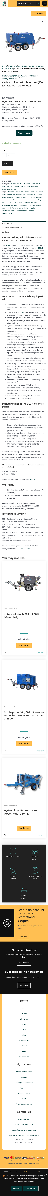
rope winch (22, 211)
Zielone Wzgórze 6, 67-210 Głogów (24, 1135)
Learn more (31, 1188)
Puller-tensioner (18, 208)
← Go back (38, 13)
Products (12, 66)
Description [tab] (7, 223)
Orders (24, 1077)
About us (24, 1019)
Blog (24, 1035)
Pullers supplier (30, 208)
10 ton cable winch (13, 192)
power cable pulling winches (24, 205)
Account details (24, 1093)
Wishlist (24, 1046)
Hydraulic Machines (28, 77)
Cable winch (33, 75)
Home (4, 66)
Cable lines (11, 194)
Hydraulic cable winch (21, 200)
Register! (23, 937)
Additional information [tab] (12, 228)
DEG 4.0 (21, 312)
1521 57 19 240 (27, 1124)
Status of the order (24, 1072)
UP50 (8, 245)
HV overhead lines (27, 197)
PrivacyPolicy (13, 877)
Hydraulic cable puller (10, 77)
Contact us (24, 1040)
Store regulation (13, 857)
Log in (24, 1099)
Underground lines (9, 78)
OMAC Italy (18, 202)
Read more (24, 828)
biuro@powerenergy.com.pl (24, 1130)
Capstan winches (13, 197)
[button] (42, 22)
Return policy (35, 858)
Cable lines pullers (26, 66)
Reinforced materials (10, 211)
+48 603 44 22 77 (24, 1119)
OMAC (40, 248)
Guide (24, 1024)
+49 (17, 1124)
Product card (24, 133)
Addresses (24, 1088)
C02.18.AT (32, 479)
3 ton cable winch (27, 192)
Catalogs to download (24, 1082)
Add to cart (10, 172)
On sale (24, 1014)
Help (24, 1051)
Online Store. (25, 548)
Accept (16, 1188)
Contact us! (24, 963)
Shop (24, 1008)
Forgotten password (24, 1104)
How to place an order (35, 877)
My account (24, 1057)
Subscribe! (24, 985)
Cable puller (22, 75)
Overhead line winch (30, 202)
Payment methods (24, 896)
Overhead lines (8, 205)
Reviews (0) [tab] (7, 232)
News (24, 1030)
